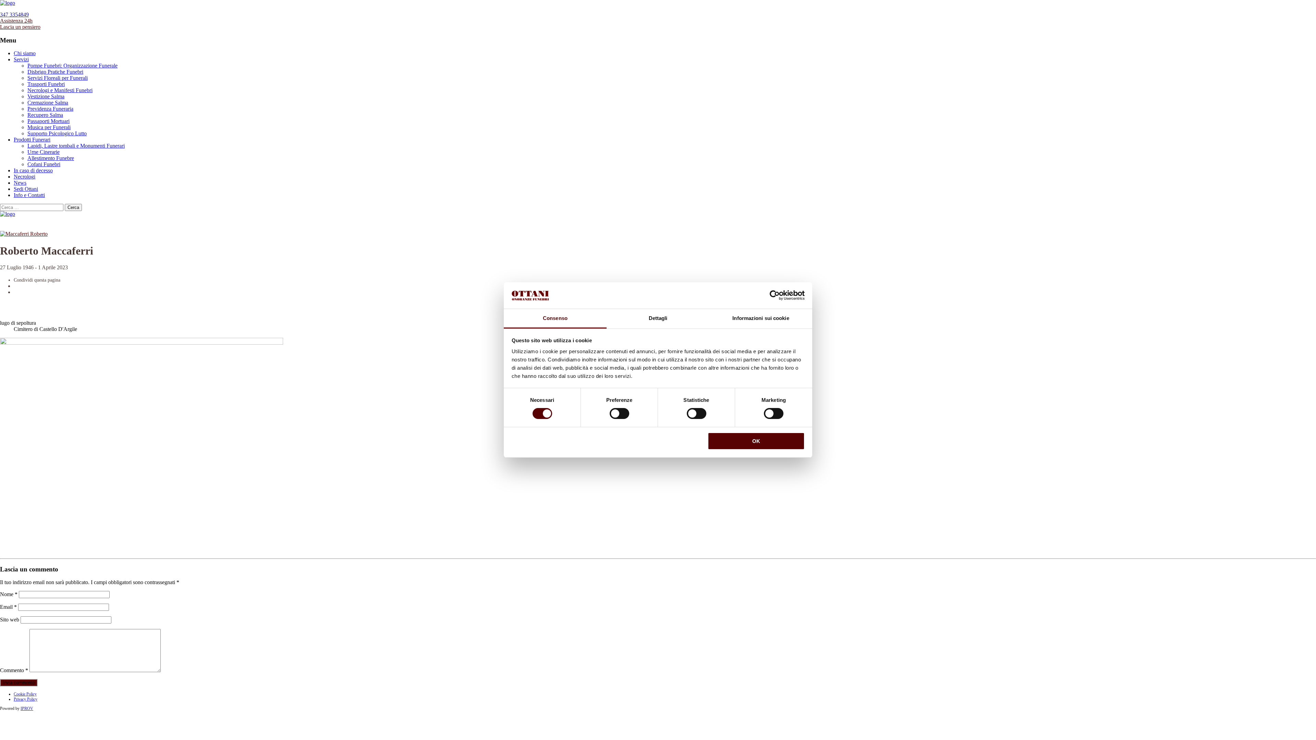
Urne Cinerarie (43, 152)
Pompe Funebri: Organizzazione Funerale (72, 66)
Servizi (21, 59)
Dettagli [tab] (658, 318)
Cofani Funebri (43, 164)
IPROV (27, 708)
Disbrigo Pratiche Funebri (55, 72)
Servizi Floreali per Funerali (57, 78)
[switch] (619, 413)
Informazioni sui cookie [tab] (760, 318)
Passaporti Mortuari (48, 121)
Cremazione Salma (47, 103)
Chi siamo (25, 53)
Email (8, 607)
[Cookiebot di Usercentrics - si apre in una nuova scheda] (775, 295)
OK (756, 441)
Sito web (9, 619)
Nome (8, 594)
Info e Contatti (29, 195)
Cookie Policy (25, 694)
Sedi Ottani (26, 189)
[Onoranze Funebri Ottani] (7, 3)
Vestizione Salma (45, 96)
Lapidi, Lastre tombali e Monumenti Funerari (76, 146)
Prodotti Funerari (32, 140)
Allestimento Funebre (50, 158)
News (20, 183)
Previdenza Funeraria (50, 109)
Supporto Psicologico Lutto (57, 133)
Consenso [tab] (555, 318)
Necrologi (24, 177)
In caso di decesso (33, 170)
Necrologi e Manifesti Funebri (60, 90)
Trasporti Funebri (46, 84)
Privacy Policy (25, 699)
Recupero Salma (45, 115)
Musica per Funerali (49, 127)
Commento (14, 670)
